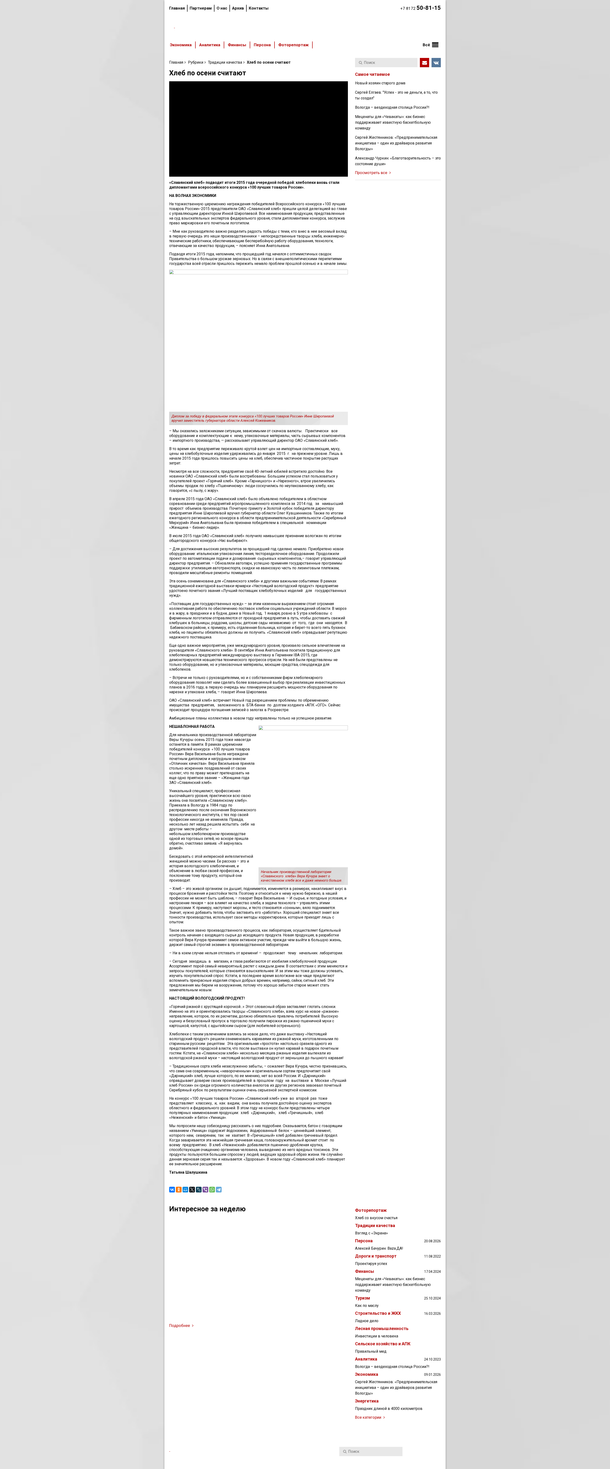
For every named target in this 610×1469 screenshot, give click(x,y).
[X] (192, 1189)
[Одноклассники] (179, 1189)
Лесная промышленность (381, 1328)
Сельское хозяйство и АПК (382, 1343)
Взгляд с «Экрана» (371, 1233)
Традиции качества (225, 62)
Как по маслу (367, 1305)
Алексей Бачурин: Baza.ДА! (379, 1248)
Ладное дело (366, 1321)
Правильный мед (370, 1351)
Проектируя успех (371, 1263)
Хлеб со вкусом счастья (376, 1218)
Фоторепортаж (293, 44)
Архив (238, 8)
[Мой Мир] (185, 1189)
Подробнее (180, 1325)
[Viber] (205, 1189)
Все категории (368, 1417)
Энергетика (367, 1401)
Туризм (362, 1298)
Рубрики (195, 62)
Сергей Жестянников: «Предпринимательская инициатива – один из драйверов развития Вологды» (396, 143)
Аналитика (209, 44)
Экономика (181, 44)
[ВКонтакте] (172, 1189)
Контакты (259, 8)
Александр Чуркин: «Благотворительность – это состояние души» (398, 161)
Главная (177, 8)
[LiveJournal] (199, 1189)
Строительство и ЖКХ (378, 1313)
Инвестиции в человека (376, 1336)
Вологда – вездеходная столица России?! (392, 107)
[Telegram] (219, 1189)
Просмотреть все (371, 172)
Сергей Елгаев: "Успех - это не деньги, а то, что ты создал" (396, 95)
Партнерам (201, 8)
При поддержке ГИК (357, 1462)
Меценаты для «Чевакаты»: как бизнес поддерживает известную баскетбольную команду (393, 122)
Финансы (237, 44)
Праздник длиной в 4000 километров (388, 1408)
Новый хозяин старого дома (380, 83)
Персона (262, 44)
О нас (222, 8)
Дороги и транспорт (375, 1256)
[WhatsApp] (212, 1189)
